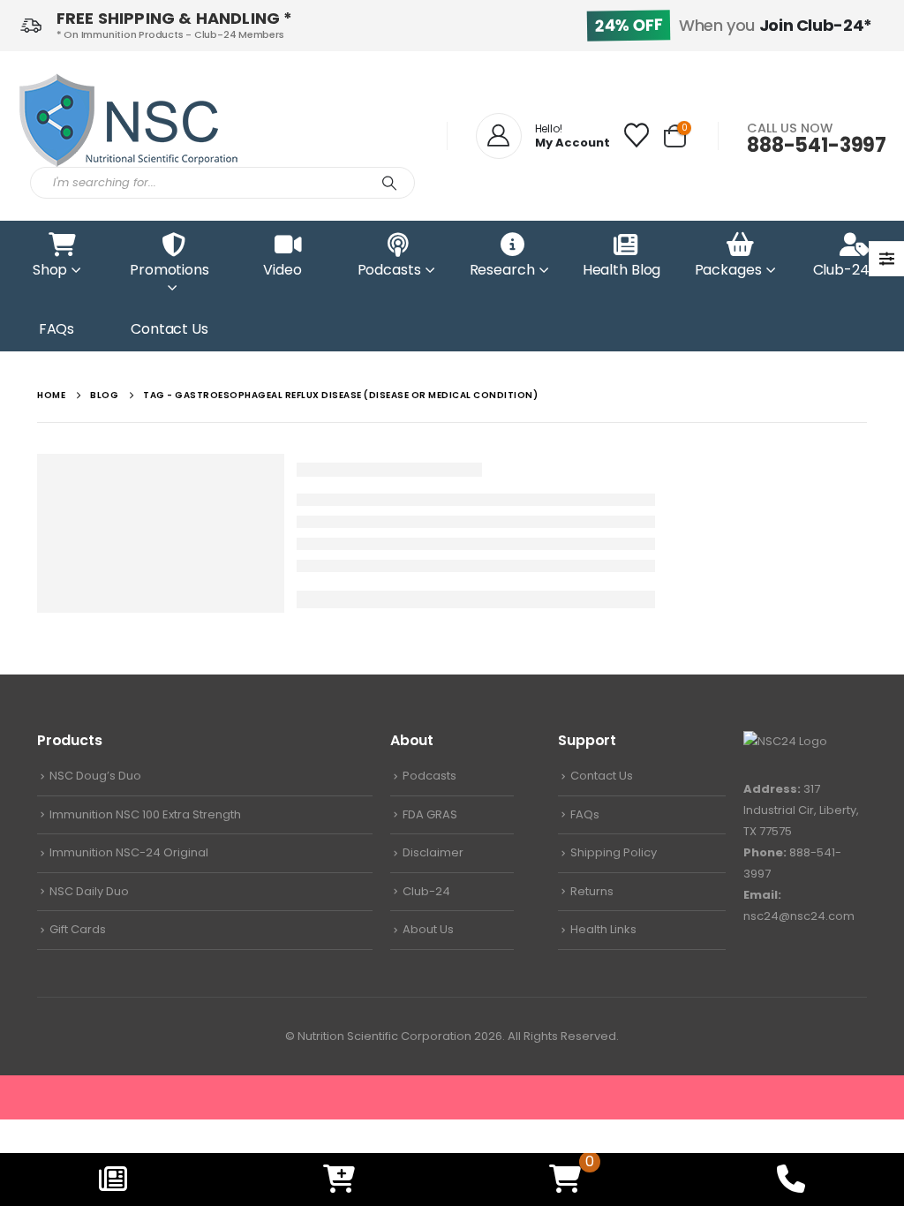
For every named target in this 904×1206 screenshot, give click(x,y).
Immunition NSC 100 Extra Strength (145, 814)
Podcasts (389, 270)
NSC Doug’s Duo (95, 775)
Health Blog (622, 270)
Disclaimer (433, 852)
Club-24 (841, 270)
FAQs (56, 329)
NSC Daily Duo (89, 891)
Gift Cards (77, 929)
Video (282, 270)
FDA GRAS (430, 814)
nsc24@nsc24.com (799, 916)
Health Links (603, 929)
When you (733, 25)
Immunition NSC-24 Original (128, 852)
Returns (592, 891)
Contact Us (169, 329)
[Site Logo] (128, 120)
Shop (50, 270)
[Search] (389, 183)
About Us (428, 929)
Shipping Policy (613, 852)
